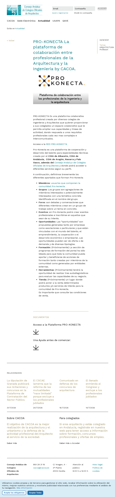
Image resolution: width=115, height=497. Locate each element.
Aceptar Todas (35, 493)
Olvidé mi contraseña (83, 13)
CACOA (11, 21)
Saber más (12, 443)
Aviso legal (97, 464)
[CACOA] (24, 10)
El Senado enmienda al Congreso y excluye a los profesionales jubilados (94, 388)
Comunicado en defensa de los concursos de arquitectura (68, 385)
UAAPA (56, 21)
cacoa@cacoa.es (41, 468)
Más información (24, 488)
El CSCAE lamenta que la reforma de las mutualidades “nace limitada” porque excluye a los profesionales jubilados (43, 391)
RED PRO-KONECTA (56, 144)
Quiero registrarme (60, 13)
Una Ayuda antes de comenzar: (52, 340)
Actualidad (44, 21)
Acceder (76, 443)
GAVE (65, 21)
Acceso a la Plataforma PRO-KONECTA (57, 324)
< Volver (10, 40)
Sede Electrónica (26, 21)
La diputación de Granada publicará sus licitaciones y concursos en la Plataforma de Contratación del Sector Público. (18, 390)
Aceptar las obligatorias (14, 493)
